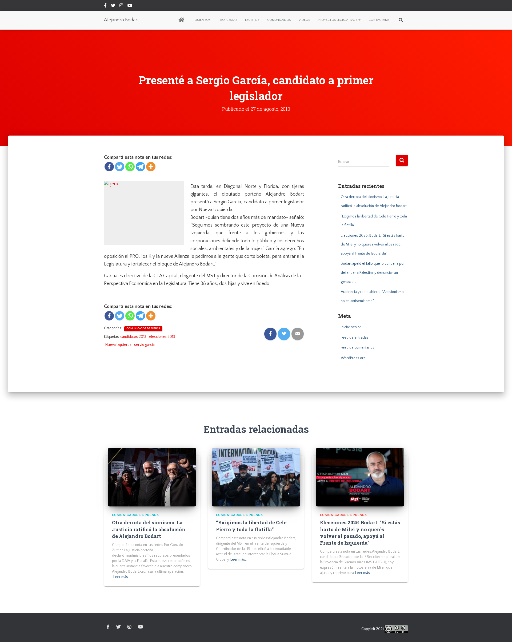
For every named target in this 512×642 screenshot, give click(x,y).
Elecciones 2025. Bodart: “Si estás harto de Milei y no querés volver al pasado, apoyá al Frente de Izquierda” (373, 244)
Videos (304, 20)
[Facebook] (109, 166)
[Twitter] (119, 166)
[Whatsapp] (130, 166)
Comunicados (279, 20)
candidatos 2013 (133, 337)
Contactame (379, 20)
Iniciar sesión (351, 327)
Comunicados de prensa (143, 328)
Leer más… (121, 577)
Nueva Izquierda (118, 345)
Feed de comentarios (357, 348)
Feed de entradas (355, 337)
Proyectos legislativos (338, 20)
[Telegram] (140, 166)
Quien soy (202, 20)
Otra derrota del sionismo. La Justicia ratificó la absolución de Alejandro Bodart (148, 529)
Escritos (252, 20)
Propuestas (228, 20)
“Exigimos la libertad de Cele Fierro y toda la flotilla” (251, 525)
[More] (150, 166)
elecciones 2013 (162, 337)
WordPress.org (353, 358)
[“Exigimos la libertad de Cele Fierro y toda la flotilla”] (256, 477)
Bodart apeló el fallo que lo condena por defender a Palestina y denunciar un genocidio (373, 272)
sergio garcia (144, 345)
